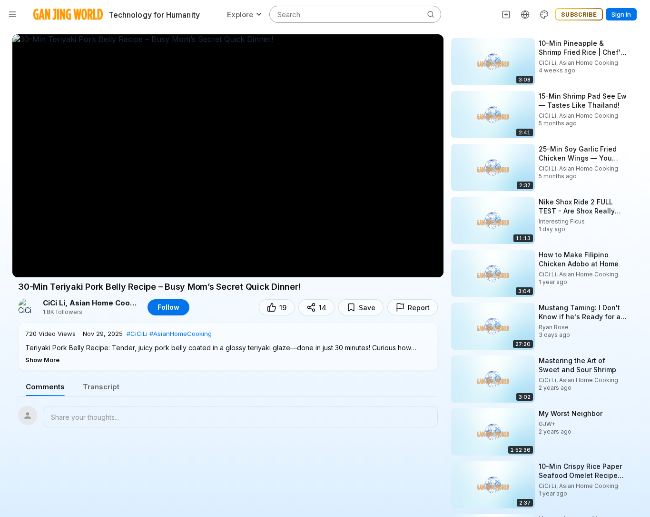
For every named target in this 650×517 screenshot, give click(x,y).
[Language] (525, 14)
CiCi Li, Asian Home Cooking (90, 303)
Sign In (621, 14)
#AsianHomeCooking (180, 333)
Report (419, 308)
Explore (240, 14)
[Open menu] (12, 14)
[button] (228, 346)
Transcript (101, 386)
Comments (45, 386)
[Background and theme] (544, 14)
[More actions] (635, 43)
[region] (227, 155)
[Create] (506, 14)
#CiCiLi (137, 333)
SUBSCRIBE (579, 14)
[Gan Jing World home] (68, 14)
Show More (42, 360)
